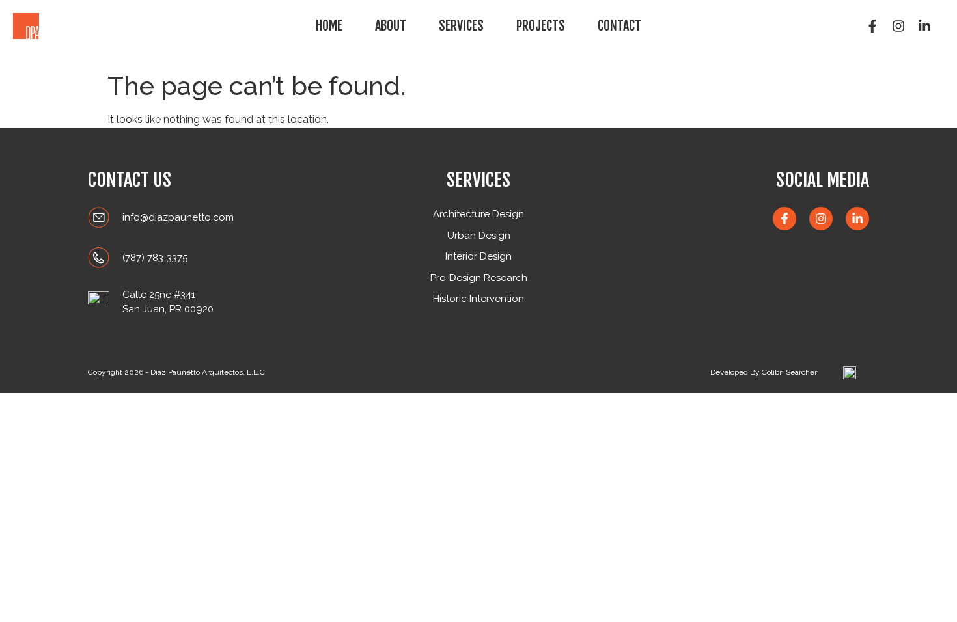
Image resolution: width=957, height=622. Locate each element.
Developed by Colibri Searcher (763, 372)
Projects (540, 26)
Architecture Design (478, 214)
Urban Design (478, 235)
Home (329, 26)
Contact (619, 26)
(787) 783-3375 (154, 258)
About (390, 26)
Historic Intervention (478, 298)
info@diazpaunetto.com (178, 217)
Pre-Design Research (478, 278)
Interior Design (478, 256)
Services (461, 26)
